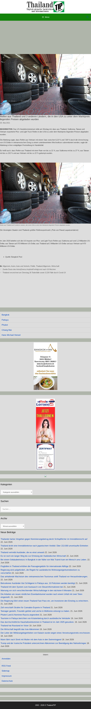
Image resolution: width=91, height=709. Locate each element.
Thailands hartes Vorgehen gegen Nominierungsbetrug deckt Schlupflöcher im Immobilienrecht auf (44, 539)
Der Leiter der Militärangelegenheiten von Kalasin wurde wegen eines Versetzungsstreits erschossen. (45, 633)
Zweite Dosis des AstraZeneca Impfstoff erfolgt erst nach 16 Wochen (29, 269)
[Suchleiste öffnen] (87, 17)
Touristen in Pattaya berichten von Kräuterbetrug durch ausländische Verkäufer (35, 618)
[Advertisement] (45, 37)
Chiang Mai (7, 330)
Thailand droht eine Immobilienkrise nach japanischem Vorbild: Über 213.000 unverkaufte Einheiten (44, 546)
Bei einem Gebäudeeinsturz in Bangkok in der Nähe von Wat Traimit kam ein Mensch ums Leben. (44, 560)
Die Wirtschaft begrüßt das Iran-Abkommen (20, 629)
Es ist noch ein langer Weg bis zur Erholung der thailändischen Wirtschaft (33, 556)
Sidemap (5, 671)
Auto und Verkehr (23, 266)
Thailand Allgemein (43, 266)
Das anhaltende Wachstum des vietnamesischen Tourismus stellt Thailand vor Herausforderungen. (44, 576)
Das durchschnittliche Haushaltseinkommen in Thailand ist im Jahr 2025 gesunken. (37, 622)
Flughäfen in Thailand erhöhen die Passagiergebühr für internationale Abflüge (34, 566)
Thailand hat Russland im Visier (15, 625)
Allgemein (6, 266)
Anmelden (6, 659)
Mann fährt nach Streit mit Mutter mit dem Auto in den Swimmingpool (31, 639)
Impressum (7, 676)
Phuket (5, 325)
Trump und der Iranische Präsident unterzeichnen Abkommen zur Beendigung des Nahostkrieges (43, 643)
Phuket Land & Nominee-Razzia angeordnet (20, 615)
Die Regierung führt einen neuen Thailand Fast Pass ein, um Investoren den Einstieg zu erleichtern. (45, 601)
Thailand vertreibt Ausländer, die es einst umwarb (22, 552)
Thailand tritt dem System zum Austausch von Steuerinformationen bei (32, 587)
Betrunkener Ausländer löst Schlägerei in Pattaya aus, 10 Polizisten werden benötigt (38, 583)
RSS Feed (6, 666)
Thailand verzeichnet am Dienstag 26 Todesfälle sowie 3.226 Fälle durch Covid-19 (34, 273)
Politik (32, 266)
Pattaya (5, 320)
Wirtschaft (55, 266)
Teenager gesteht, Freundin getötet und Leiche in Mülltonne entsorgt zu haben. (35, 611)
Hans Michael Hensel (11, 335)
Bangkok (5, 315)
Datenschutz (7, 681)
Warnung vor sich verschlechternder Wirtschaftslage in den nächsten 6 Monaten (36, 590)
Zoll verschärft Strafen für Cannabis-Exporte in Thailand (25, 607)
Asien (13, 266)
